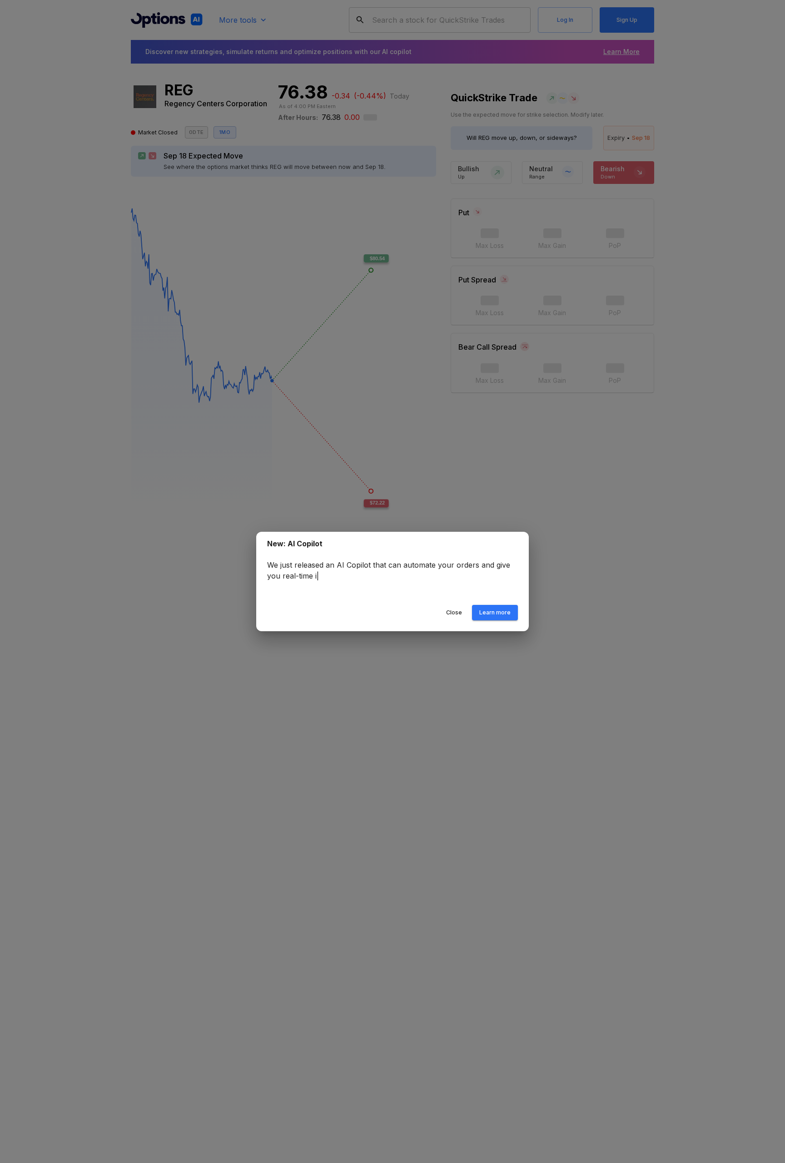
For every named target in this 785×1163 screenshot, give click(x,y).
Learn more (495, 612)
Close (454, 612)
